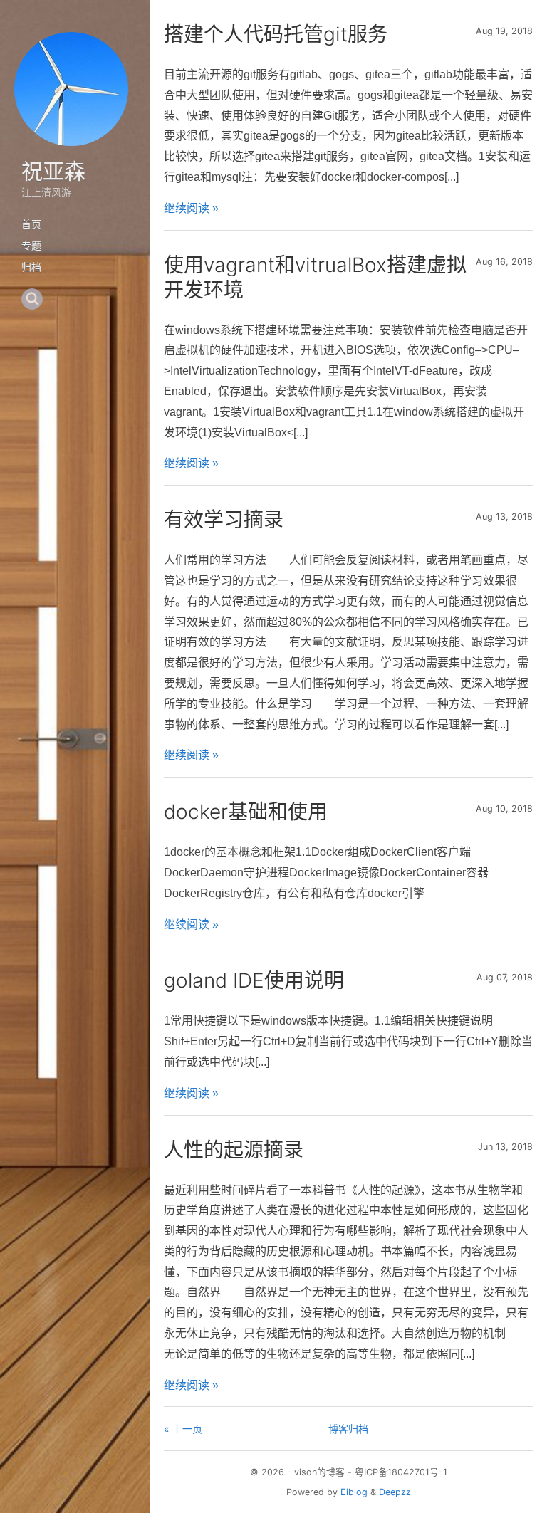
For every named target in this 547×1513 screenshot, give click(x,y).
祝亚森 (53, 171)
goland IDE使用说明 (254, 980)
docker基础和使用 (246, 812)
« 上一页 (183, 1429)
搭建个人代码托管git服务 (275, 34)
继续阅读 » (191, 208)
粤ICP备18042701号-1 (401, 1472)
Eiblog (354, 1492)
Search (32, 299)
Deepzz (395, 1492)
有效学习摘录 (223, 520)
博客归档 (348, 1429)
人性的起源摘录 (233, 1150)
